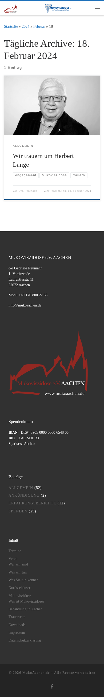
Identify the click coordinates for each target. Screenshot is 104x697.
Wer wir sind (18, 564)
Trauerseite (17, 617)
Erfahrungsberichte (32, 503)
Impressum (17, 633)
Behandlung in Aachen (25, 609)
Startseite (11, 26)
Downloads (17, 625)
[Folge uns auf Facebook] (52, 686)
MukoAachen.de (36, 673)
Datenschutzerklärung (25, 640)
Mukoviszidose (20, 596)
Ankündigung (24, 495)
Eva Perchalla (28, 191)
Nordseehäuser (19, 588)
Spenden (18, 511)
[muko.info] (56, 8)
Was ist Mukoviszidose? (26, 601)
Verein (13, 559)
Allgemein (21, 488)
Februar (39, 26)
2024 (25, 26)
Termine (15, 551)
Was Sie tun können (23, 580)
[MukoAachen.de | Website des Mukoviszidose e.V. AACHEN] (11, 7)
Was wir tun (18, 572)
